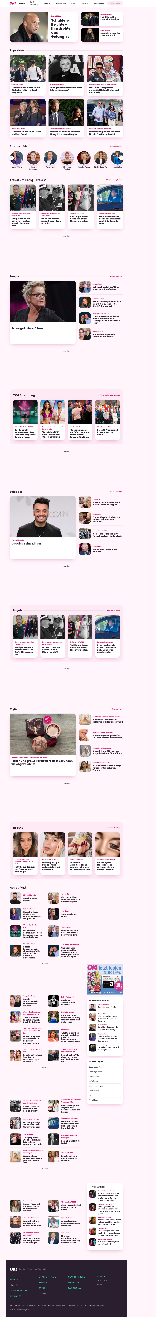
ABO (11, 1305)
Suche (99, 1285)
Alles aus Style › (117, 709)
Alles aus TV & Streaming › (110, 395)
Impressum (42, 1305)
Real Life (14, 1285)
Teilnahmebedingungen (97, 1305)
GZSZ (91, 1095)
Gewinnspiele (98, 3)
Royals (73, 3)
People (22, 3)
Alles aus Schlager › (115, 492)
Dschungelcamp (95, 1072)
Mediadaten (60, 1305)
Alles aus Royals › (113, 610)
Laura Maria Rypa (96, 1086)
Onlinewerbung (72, 1305)
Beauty (43, 1294)
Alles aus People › (116, 276)
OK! (13, 3)
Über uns (83, 1305)
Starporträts (61, 3)
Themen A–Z (102, 1281)
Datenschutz (31, 1305)
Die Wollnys (94, 1090)
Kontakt (51, 1305)
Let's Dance (93, 1081)
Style (83, 3)
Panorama (74, 1288)
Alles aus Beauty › (113, 828)
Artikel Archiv (20, 1305)
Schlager (47, 3)
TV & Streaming (34, 3)
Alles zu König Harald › (114, 180)
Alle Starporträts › (116, 146)
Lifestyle (74, 1282)
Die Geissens (94, 1076)
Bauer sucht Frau (95, 1067)
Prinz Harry (93, 1100)
